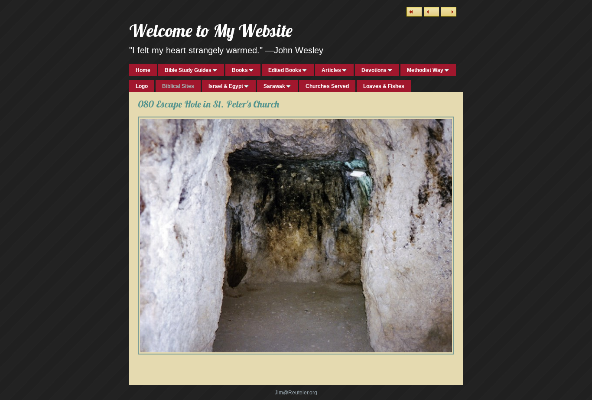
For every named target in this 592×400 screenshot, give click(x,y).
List (414, 11)
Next (448, 11)
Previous (431, 11)
